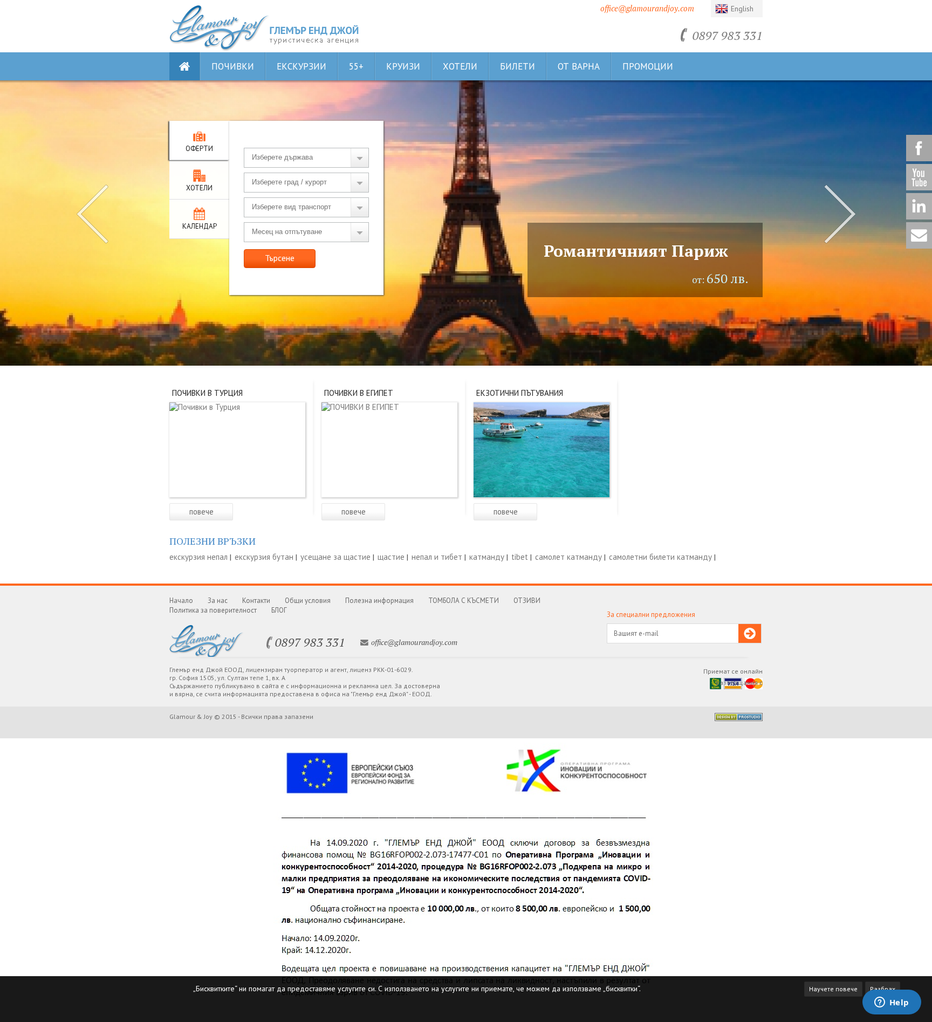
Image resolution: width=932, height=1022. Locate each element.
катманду (486, 557)
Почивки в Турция (207, 393)
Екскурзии (301, 66)
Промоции (647, 66)
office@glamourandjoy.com (647, 8)
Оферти (199, 148)
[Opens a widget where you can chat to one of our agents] (891, 1003)
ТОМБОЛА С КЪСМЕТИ (463, 600)
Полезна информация (379, 600)
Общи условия (308, 600)
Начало (181, 600)
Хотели (460, 66)
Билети (517, 66)
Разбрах (882, 989)
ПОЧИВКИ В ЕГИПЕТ (358, 393)
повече (201, 511)
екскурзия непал (198, 557)
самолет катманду (568, 557)
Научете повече (833, 989)
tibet (519, 557)
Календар (199, 226)
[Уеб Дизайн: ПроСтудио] (739, 718)
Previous (92, 214)
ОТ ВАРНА (579, 66)
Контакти (256, 600)
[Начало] (219, 48)
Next (840, 214)
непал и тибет (437, 557)
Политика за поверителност (213, 610)
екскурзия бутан (264, 557)
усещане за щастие (335, 557)
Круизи (403, 66)
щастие (391, 557)
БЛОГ (279, 610)
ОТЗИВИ (526, 600)
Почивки (232, 66)
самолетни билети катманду (660, 557)
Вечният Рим (598, 251)
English (742, 8)
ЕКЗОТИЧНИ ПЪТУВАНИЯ (519, 393)
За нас (218, 600)
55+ (356, 66)
